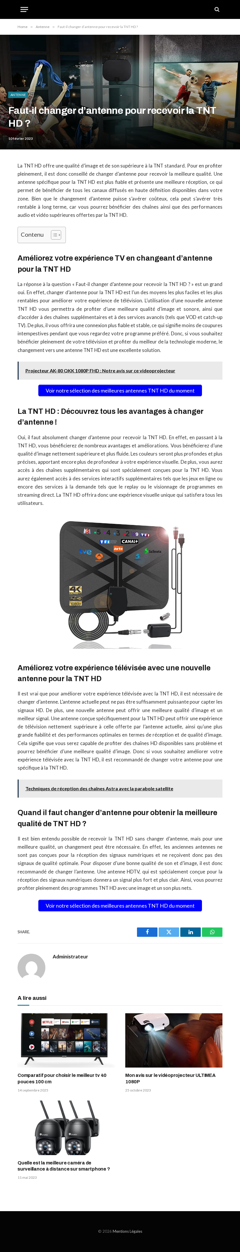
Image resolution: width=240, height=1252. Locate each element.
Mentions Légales (127, 1231)
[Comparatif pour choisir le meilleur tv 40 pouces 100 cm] (66, 1040)
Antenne (18, 95)
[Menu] (24, 9)
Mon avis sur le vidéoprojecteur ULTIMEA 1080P (170, 1078)
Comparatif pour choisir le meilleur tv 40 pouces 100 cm (62, 1078)
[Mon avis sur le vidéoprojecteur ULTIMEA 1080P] (173, 1040)
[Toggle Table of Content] (53, 235)
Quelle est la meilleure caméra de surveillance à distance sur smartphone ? (64, 1166)
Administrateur (70, 957)
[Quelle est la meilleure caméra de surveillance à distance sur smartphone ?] (66, 1128)
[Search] (216, 9)
